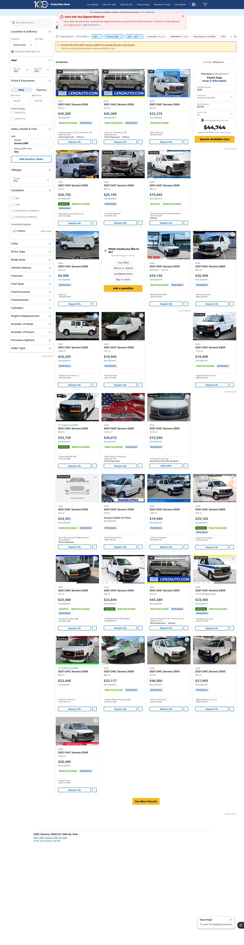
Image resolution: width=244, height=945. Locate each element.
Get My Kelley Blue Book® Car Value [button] (216, 120)
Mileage (17, 178)
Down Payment (203, 104)
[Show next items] (230, 36)
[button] (193, 5)
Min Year (17, 69)
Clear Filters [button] (83, 36)
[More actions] (94, 142)
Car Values (92, 4)
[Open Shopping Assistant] (240, 925)
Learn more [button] (46, 231)
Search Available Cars (214, 139)
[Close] (231, 919)
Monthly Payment (204, 87)
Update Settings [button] (225, 132)
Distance (15, 39)
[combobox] (31, 22)
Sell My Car (127, 4)
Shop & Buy (143, 4)
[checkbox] (18, 113)
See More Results (146, 801)
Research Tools (162, 4)
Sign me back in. (91, 24)
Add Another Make (31, 159)
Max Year (38, 69)
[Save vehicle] (95, 72)
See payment (64, 117)
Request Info (74, 142)
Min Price (15, 95)
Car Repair (180, 4)
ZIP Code (39, 39)
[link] (85, 122)
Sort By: (207, 62)
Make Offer (166, 466)
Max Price (36, 95)
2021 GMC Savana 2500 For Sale (50, 837)
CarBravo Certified (69, 425)
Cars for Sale (109, 4)
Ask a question (123, 288)
